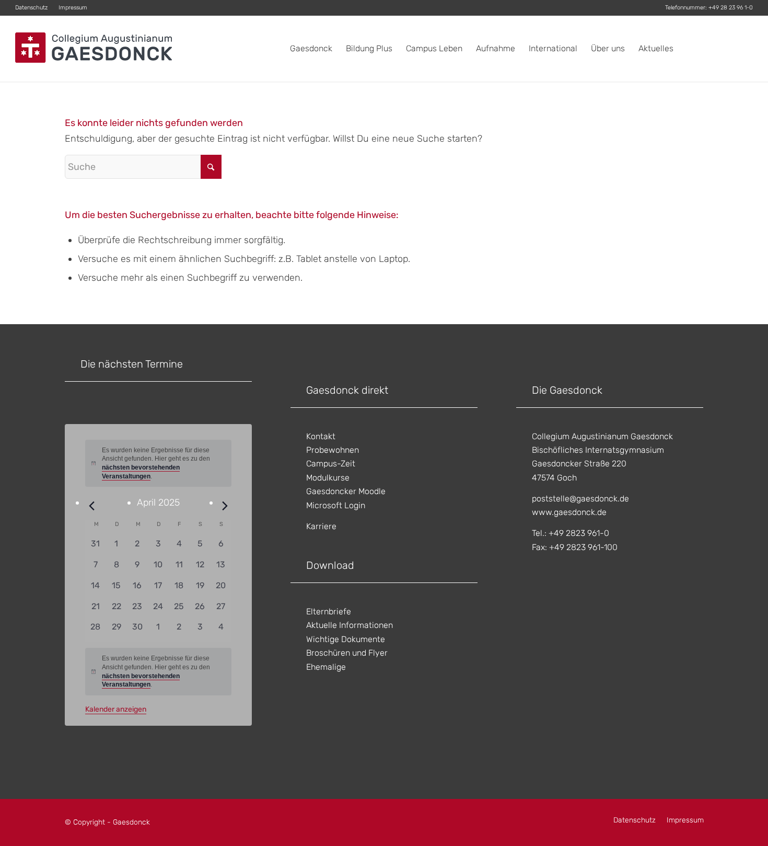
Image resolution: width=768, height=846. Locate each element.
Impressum (73, 7)
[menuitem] (34, 7)
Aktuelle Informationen (349, 625)
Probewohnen (332, 450)
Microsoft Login (335, 505)
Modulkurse (328, 478)
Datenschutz (31, 7)
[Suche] (742, 49)
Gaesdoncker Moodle (346, 491)
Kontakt (320, 436)
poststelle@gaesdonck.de (580, 499)
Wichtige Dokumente (345, 639)
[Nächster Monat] (225, 505)
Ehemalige (326, 667)
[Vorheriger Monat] (91, 505)
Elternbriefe (328, 611)
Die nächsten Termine (131, 364)
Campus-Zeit (330, 463)
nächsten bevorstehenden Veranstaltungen (141, 680)
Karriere (321, 526)
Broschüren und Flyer (347, 653)
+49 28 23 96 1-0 (730, 7)
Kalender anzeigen (115, 709)
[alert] (158, 671)
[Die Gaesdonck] (93, 49)
